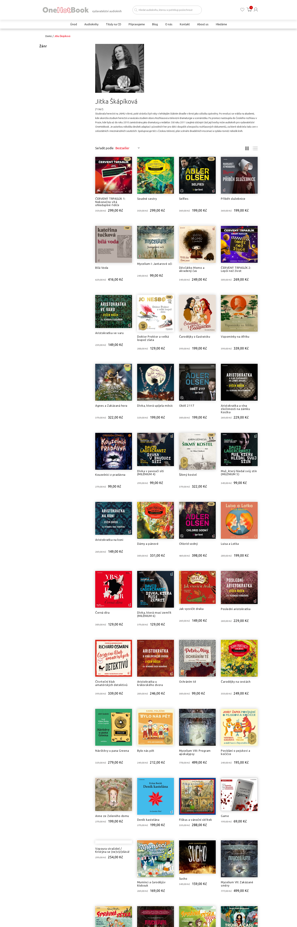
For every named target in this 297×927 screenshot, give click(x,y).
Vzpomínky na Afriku (235, 336)
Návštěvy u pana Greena (112, 750)
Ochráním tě (187, 681)
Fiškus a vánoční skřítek (195, 819)
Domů (48, 36)
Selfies (184, 198)
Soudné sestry (147, 198)
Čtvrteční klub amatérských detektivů (111, 683)
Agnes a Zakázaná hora (111, 405)
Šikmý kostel (188, 474)
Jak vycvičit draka (191, 608)
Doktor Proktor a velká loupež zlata (153, 338)
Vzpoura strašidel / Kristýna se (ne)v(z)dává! (112, 884)
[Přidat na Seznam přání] (129, 161)
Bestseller (122, 148)
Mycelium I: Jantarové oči (154, 263)
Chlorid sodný (188, 543)
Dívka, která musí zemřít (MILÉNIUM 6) (154, 614)
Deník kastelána (148, 819)
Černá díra (102, 612)
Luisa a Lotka (230, 543)
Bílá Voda (101, 267)
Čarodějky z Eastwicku (194, 336)
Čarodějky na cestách (235, 681)
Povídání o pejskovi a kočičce (235, 752)
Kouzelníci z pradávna (110, 474)
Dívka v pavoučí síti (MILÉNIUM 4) (150, 472)
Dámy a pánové (148, 543)
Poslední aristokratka (236, 609)
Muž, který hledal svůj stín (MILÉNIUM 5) (239, 472)
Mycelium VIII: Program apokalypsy (195, 752)
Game (225, 815)
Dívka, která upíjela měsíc (155, 405)
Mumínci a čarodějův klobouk (151, 884)
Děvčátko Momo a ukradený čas (192, 269)
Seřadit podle (104, 148)
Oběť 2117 (186, 405)
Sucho (183, 878)
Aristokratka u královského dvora (150, 683)
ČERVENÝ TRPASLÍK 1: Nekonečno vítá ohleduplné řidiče (110, 202)
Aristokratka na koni (109, 539)
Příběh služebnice (233, 198)
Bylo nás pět (145, 750)
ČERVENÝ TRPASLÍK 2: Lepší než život (236, 269)
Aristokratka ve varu (109, 333)
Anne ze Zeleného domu (112, 815)
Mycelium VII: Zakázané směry (237, 884)
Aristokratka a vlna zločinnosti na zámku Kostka (235, 409)
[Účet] (256, 10)
